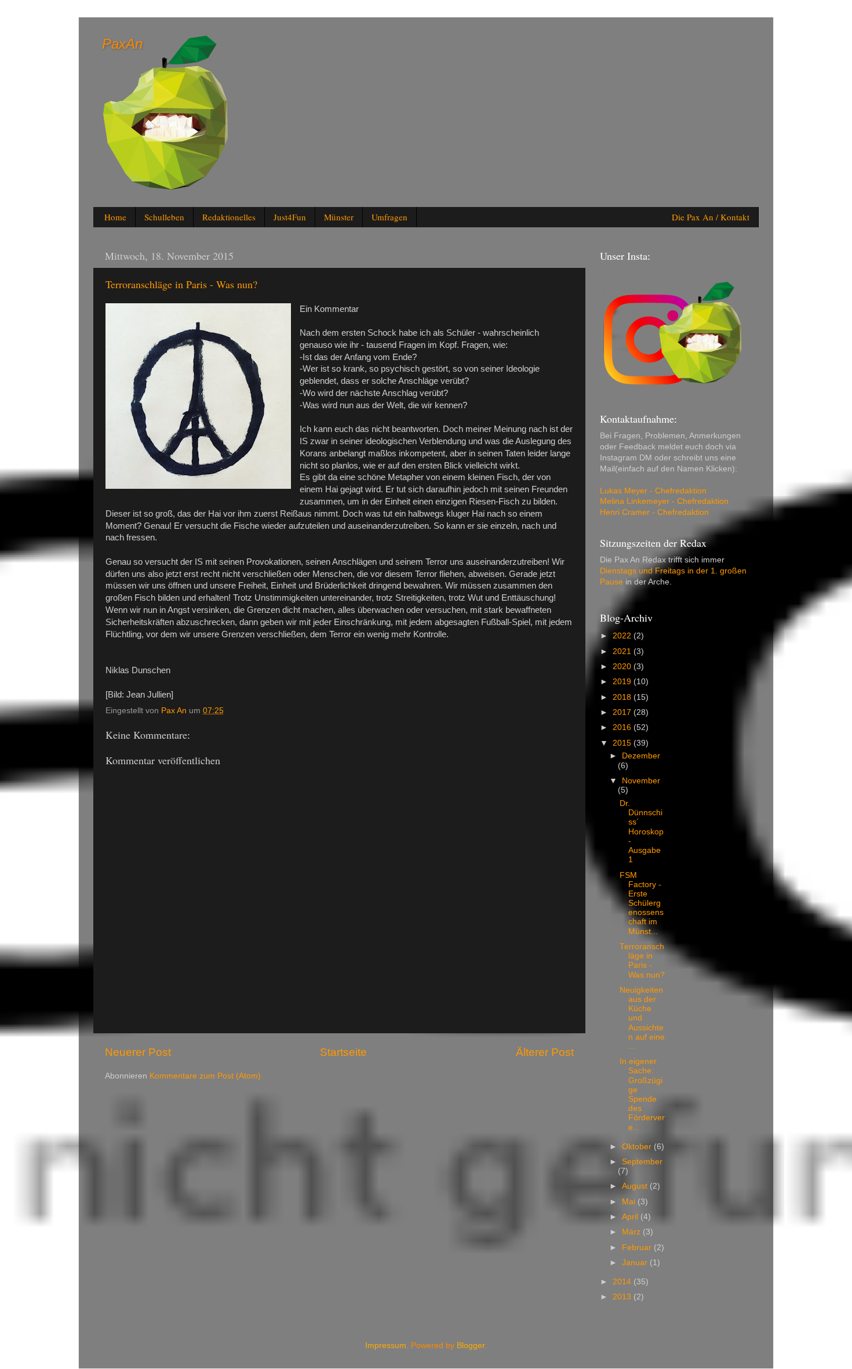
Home (115, 217)
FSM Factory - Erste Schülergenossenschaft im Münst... (642, 903)
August (636, 1186)
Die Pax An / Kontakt (710, 217)
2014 (623, 1281)
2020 (623, 666)
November (641, 780)
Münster (339, 217)
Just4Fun (290, 217)
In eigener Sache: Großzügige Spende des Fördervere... (642, 1094)
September (642, 1161)
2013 (623, 1296)
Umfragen (389, 217)
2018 (623, 697)
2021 (623, 651)
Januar (636, 1262)
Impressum (385, 1345)
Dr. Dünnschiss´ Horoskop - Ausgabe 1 (642, 831)
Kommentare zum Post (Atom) (205, 1076)
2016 (623, 727)
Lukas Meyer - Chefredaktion (654, 490)
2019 (623, 681)
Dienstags (618, 571)
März (632, 1232)
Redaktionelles (229, 217)
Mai (630, 1201)
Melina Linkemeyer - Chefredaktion (665, 501)
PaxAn (122, 44)
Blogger (471, 1345)
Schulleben (164, 217)
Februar (638, 1247)
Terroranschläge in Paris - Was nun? (642, 960)
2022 (623, 635)
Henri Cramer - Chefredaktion (655, 512)
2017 (623, 712)
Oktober (638, 1146)
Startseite (343, 1052)
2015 (623, 743)
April (631, 1216)
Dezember (641, 755)
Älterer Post (545, 1052)
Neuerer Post (138, 1052)
